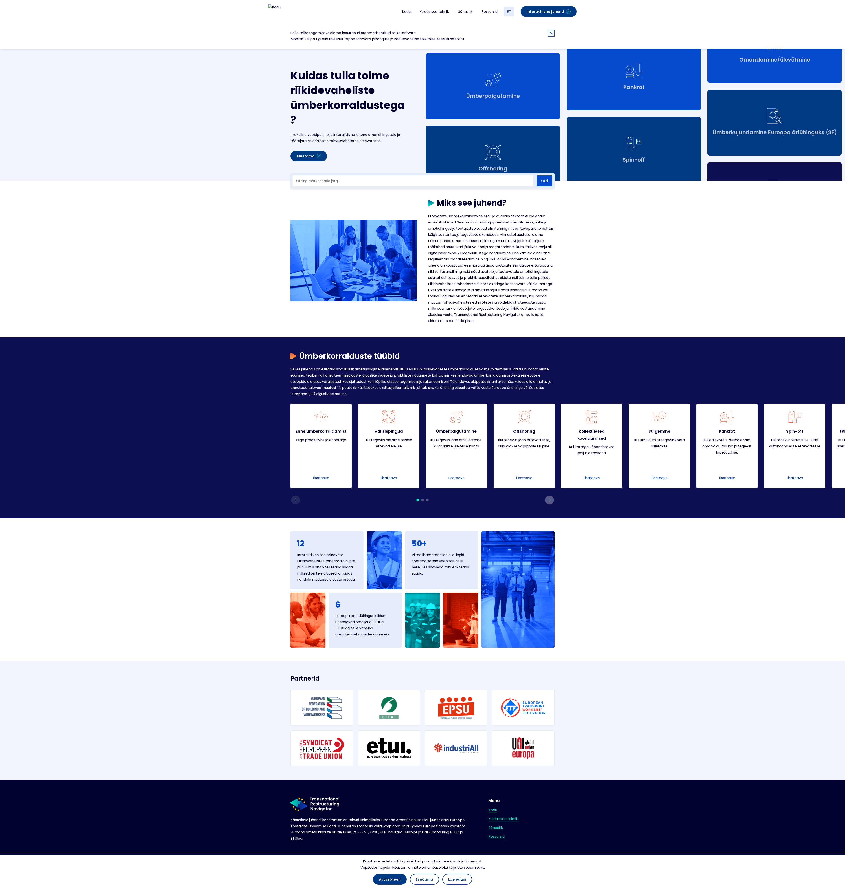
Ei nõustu (424, 879)
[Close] (551, 34)
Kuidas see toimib (434, 11)
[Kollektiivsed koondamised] (591, 446)
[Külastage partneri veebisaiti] (322, 707)
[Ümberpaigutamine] (456, 446)
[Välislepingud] (388, 446)
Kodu (406, 11)
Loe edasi (457, 879)
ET (509, 11)
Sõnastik (465, 11)
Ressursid (489, 11)
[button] (295, 500)
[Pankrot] (727, 446)
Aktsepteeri (390, 879)
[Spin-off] (794, 446)
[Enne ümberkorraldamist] (321, 446)
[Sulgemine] (659, 446)
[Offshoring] (524, 446)
